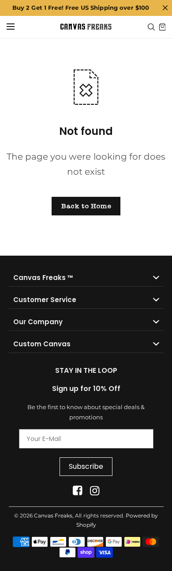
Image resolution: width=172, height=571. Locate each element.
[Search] (151, 27)
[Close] (165, 8)
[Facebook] (77, 490)
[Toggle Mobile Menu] (16, 27)
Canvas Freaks (53, 515)
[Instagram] (94, 490)
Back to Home (86, 206)
